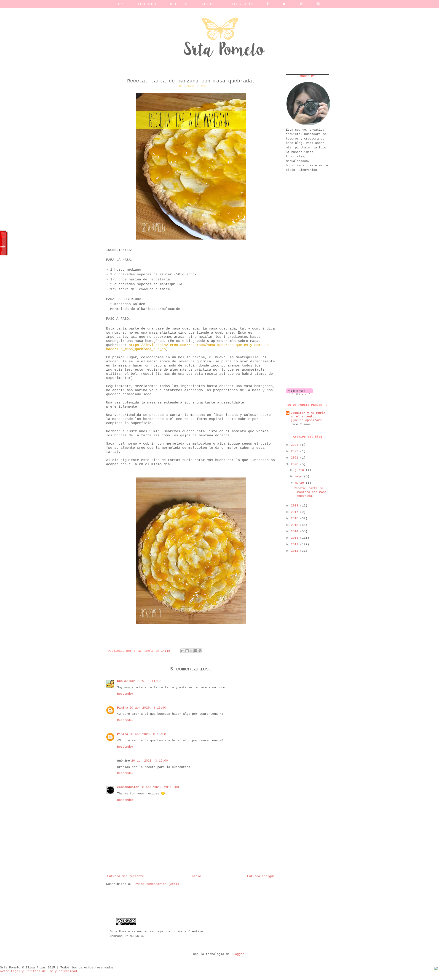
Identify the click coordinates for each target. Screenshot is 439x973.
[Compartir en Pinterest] (200, 651)
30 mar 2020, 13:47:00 (143, 681)
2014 (295, 531)
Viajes (208, 4)
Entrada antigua (261, 876)
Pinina (122, 707)
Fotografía (240, 4)
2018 (295, 505)
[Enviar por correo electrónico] (182, 651)
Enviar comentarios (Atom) (156, 884)
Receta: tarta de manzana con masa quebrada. (310, 492)
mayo (299, 476)
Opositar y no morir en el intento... (308, 414)
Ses (120, 681)
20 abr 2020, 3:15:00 (147, 707)
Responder (125, 694)
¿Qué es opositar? (306, 420)
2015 (295, 525)
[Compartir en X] (191, 651)
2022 (295, 451)
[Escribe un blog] (187, 651)
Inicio (195, 876)
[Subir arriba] (436, 969)
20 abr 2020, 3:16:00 (149, 760)
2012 (295, 544)
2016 (295, 518)
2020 (295, 464)
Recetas (178, 4)
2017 (295, 512)
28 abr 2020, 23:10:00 (159, 787)
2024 (295, 445)
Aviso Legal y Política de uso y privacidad (38, 971)
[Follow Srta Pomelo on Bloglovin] (299, 394)
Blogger (237, 954)
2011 (295, 551)
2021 (295, 457)
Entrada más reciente (125, 876)
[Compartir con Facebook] (195, 651)
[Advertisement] (307, 247)
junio (300, 470)
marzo (300, 483)
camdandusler (128, 787)
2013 (295, 538)
